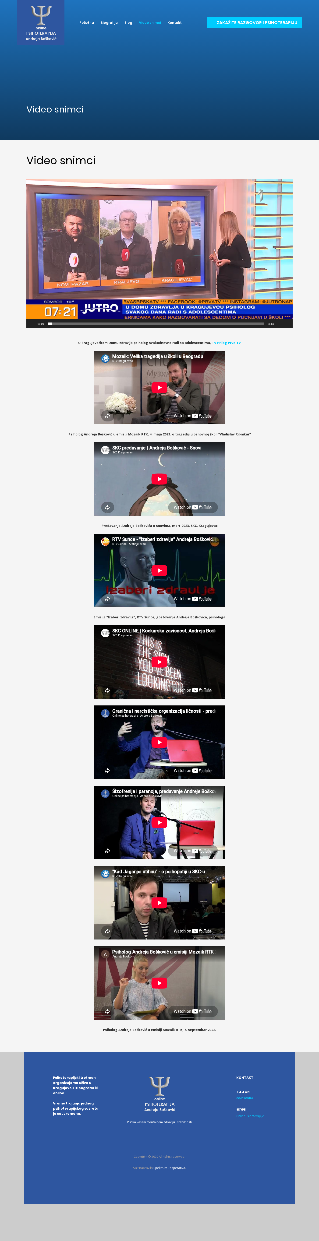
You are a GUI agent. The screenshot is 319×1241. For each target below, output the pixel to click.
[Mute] (279, 323)
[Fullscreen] (286, 323)
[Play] (32, 323)
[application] (159, 253)
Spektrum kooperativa (169, 1168)
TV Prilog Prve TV (226, 342)
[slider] (156, 324)
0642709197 (244, 1098)
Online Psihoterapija (250, 1116)
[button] (159, 253)
